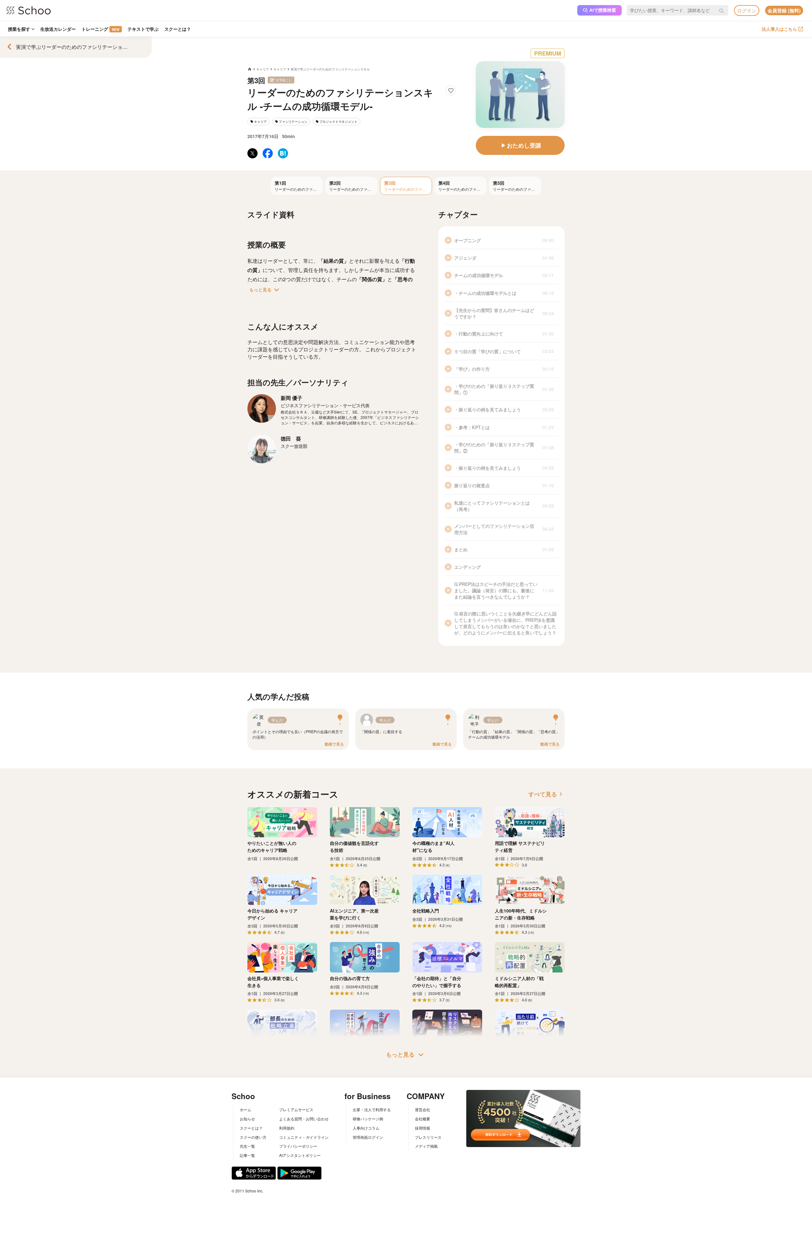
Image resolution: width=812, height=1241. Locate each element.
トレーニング (100, 29)
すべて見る (546, 794)
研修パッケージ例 (368, 1118)
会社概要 (422, 1118)
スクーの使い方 (253, 1137)
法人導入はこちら (779, 29)
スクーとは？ (177, 29)
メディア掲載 (426, 1146)
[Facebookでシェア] (268, 153)
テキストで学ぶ (143, 29)
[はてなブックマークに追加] (283, 153)
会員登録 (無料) (784, 10)
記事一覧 (247, 1155)
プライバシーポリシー (298, 1146)
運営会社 (422, 1109)
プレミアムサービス (296, 1109)
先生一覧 (247, 1146)
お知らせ (247, 1118)
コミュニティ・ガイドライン (304, 1137)
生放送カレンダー (58, 29)
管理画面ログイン (368, 1137)
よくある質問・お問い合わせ (304, 1118)
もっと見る (265, 290)
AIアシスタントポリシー (300, 1155)
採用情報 (422, 1128)
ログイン (746, 10)
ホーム (245, 1109)
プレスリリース (428, 1137)
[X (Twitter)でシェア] (252, 153)
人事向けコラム (366, 1128)
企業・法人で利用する (372, 1109)
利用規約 (286, 1128)
